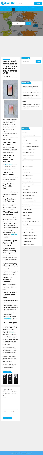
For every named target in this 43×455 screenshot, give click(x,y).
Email (12, 411)
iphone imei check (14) (27, 175)
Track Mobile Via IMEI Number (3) (30, 235)
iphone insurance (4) (27, 178)
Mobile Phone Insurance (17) (29, 195)
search (38, 3)
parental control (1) (27, 215)
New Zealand (3, 9)
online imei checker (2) (28, 212)
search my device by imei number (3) (31, 221)
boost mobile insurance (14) (29, 135)
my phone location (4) (27, 206)
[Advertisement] (21, 47)
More (9, 9)
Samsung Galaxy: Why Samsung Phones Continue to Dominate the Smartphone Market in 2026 (31, 106)
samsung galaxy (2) (27, 218)
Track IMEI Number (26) (28, 229)
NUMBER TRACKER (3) (27, 209)
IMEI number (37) (26, 163)
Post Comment (7, 418)
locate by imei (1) (26, 186)
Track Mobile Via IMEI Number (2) (30, 238)
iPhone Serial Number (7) (28, 183)
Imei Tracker (15, 77)
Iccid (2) (24, 158)
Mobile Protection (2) (27, 198)
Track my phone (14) (27, 241)
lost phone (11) (26, 189)
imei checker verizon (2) (28, 160)
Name (4, 411)
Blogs (13, 9)
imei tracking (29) (26, 172)
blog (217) (25, 132)
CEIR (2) (24, 137)
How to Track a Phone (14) (28, 155)
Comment (5, 397)
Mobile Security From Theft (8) (29, 201)
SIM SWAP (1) (25, 224)
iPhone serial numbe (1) (28, 181)
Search (38, 61)
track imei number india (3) (29, 232)
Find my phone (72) (27, 143)
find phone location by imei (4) (29, 149)
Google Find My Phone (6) (28, 152)
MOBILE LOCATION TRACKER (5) (30, 192)
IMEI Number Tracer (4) (28, 166)
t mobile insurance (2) (27, 227)
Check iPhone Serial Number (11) (30, 140)
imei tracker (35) (26, 169)
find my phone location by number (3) (31, 146)
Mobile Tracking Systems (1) (29, 204)
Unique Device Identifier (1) (28, 244)
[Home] (2, 7)
